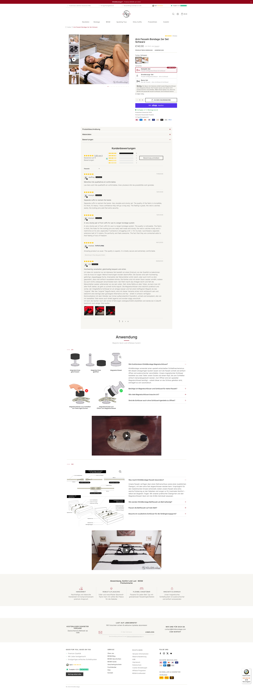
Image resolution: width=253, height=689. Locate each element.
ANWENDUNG (159, 50)
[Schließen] (251, 2)
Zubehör (166, 22)
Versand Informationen (140, 653)
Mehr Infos (140, 94)
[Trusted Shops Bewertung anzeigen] (81, 664)
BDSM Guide (112, 661)
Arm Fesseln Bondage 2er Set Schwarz (85, 27)
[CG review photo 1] (89, 311)
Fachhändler (112, 667)
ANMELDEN (149, 632)
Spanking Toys (122, 22)
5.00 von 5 (98, 156)
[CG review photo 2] (99, 311)
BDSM (108, 22)
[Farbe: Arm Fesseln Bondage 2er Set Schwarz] (138, 60)
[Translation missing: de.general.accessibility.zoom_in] (96, 382)
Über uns (111, 653)
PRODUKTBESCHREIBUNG (144, 50)
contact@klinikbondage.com (175, 629)
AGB (133, 659)
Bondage (97, 22)
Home (69, 27)
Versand (156, 46)
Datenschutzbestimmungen (134, 636)
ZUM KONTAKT (175, 632)
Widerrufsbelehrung (139, 656)
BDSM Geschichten (114, 659)
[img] (89, 174)
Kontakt (110, 672)
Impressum (136, 661)
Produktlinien (152, 22)
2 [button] (122, 321)
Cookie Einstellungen (139, 667)
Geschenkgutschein (115, 664)
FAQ (109, 670)
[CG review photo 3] (110, 311)
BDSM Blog (111, 656)
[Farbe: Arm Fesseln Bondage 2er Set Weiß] (145, 60)
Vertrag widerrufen (74, 674)
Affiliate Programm (139, 670)
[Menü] (250, 669)
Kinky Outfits (137, 22)
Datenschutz (136, 664)
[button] (97, 22)
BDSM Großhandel (138, 672)
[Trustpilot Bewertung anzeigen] (81, 669)
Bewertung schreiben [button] (151, 158)
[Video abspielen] (127, 436)
